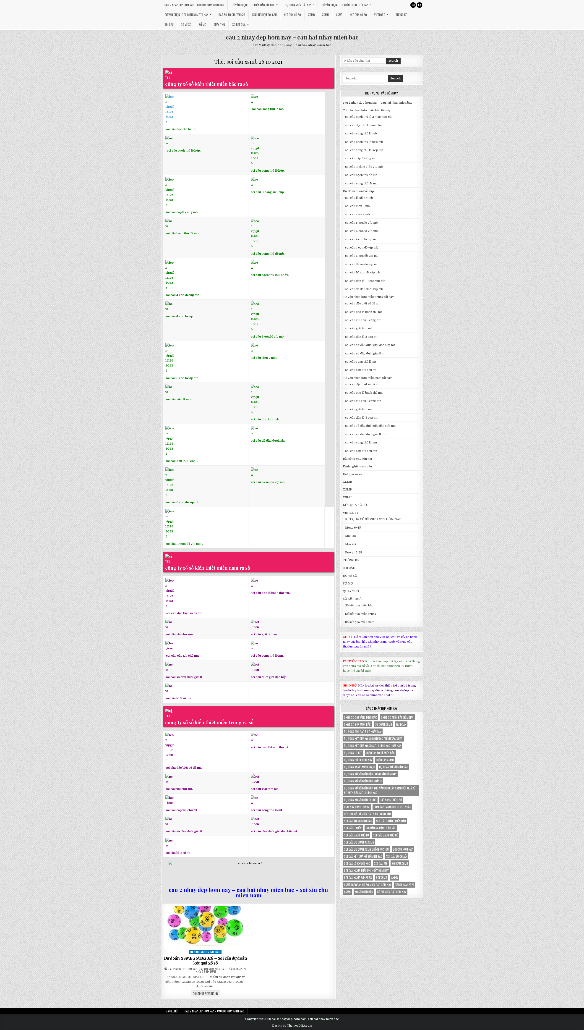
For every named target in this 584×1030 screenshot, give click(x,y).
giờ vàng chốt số (391, 799)
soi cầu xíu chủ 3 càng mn (363, 401)
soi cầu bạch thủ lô (356, 835)
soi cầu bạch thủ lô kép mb (364, 142)
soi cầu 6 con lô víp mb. (267, 336)
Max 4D (350, 544)
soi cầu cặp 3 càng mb (181, 212)
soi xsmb (381, 877)
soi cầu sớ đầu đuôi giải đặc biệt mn (370, 425)
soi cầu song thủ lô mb (361, 133)
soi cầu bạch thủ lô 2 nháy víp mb (368, 116)
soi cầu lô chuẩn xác (357, 863)
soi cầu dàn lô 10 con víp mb (365, 281)
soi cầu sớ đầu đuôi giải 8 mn (365, 434)
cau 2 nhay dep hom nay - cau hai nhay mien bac (196, 968)
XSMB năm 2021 (404, 884)
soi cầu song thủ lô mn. (267, 655)
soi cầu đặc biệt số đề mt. (183, 767)
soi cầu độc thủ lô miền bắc (364, 125)
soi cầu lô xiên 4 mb (265, 419)
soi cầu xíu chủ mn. (179, 634)
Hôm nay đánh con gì (357, 807)
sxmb (394, 877)
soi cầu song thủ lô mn (361, 442)
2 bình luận (209, 971)
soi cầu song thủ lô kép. (267, 170)
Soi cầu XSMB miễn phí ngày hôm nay (366, 870)
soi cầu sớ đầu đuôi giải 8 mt (365, 353)
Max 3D (350, 535)
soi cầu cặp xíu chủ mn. (182, 655)
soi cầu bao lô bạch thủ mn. (270, 593)
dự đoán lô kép (353, 752)
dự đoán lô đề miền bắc (380, 752)
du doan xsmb (383, 724)
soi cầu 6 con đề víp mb (182, 502)
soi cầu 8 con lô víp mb (181, 378)
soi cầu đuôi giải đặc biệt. (269, 677)
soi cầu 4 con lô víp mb (181, 316)
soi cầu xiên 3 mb (177, 399)
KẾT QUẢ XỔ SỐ (358, 14)
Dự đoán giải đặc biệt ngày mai (362, 731)
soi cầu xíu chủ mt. (179, 789)
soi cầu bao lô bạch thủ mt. (270, 747)
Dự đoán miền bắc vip (298, 5)
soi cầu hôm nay (403, 849)
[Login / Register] (413, 5)
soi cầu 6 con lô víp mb (361, 231)
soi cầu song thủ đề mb (361, 183)
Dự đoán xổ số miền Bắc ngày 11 (363, 781)
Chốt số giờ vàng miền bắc (360, 717)
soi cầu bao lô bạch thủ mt (363, 312)
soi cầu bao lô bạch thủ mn (364, 392)
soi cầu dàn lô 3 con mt (361, 336)
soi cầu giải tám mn (265, 634)
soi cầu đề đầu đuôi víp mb (364, 289)
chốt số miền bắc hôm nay (397, 717)
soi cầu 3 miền (353, 828)
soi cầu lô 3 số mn (178, 698)
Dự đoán (401, 724)
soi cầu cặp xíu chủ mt (360, 370)
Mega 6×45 (353, 527)
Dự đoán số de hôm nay (358, 759)
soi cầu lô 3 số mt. (178, 852)
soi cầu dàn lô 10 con (180, 461)
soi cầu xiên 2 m (262, 357)
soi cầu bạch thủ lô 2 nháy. (270, 275)
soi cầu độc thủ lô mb (180, 129)
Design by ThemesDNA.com (292, 1025)
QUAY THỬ (219, 24)
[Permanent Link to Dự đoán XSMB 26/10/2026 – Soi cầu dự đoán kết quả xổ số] (205, 927)
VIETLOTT (379, 14)
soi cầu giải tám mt (264, 789)
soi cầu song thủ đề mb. (267, 253)
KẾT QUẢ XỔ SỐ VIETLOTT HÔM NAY (373, 519)
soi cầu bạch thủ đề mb (181, 233)
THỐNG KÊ (401, 14)
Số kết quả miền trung (360, 614)
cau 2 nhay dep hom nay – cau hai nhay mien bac (194, 5)
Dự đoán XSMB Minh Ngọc (359, 767)
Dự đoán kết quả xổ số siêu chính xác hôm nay (372, 745)
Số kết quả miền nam (359, 622)
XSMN (325, 14)
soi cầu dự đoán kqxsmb (359, 842)
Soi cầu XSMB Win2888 (358, 877)
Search (393, 60)
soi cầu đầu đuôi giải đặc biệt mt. (274, 831)
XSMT (339, 14)
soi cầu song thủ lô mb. (267, 109)
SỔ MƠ (202, 24)
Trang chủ (170, 1011)
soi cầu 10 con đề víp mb (183, 543)
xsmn (347, 891)
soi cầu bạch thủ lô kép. (184, 150)
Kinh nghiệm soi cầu (264, 14)
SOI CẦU (169, 24)
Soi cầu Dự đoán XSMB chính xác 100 (366, 849)
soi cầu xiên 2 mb (357, 214)
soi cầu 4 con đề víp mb (182, 295)
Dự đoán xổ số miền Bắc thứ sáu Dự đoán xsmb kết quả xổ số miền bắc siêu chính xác (379, 790)
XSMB (311, 14)
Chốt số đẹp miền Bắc (357, 724)
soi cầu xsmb (400, 863)
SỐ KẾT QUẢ (238, 24)
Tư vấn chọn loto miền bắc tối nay (252, 5)
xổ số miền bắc (364, 891)
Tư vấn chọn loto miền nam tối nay (186, 14)
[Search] (419, 5)
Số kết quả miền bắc (359, 605)
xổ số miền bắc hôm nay (391, 891)
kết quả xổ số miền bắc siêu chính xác (367, 814)
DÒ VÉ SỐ (186, 24)
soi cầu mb (381, 863)
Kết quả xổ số (292, 14)
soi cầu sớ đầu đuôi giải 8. (184, 677)
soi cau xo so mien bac (358, 821)
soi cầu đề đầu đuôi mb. (268, 440)
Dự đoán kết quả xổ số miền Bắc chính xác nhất (373, 738)
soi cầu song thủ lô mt (266, 810)
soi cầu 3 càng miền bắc (391, 821)
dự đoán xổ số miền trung (360, 799)
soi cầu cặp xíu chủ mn (361, 451)
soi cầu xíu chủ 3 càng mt (363, 320)
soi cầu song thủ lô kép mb (364, 150)
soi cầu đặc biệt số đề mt (362, 303)
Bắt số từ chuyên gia (232, 14)
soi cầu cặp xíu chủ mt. (181, 810)
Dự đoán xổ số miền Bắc (393, 767)
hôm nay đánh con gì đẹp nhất (392, 807)
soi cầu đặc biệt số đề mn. (184, 613)
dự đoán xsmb (385, 759)
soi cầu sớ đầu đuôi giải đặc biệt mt (370, 345)
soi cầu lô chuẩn (396, 856)
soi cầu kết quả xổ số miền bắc (363, 856)
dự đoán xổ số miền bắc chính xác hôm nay (370, 774)
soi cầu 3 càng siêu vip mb (364, 166)
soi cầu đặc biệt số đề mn (362, 384)
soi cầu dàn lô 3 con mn (361, 417)
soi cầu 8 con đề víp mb (267, 482)
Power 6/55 (353, 552)
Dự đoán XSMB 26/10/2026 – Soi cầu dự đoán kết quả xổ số (205, 960)
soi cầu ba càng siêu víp (381, 828)
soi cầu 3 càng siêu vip (267, 192)
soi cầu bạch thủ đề (385, 835)
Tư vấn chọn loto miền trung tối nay (344, 5)
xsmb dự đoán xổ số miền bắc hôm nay (367, 884)
